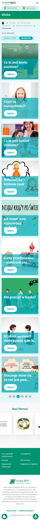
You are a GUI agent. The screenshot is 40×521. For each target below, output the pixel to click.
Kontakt (5, 460)
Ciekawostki (26, 38)
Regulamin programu (29, 464)
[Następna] (30, 396)
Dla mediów (25, 460)
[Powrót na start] (9, 3)
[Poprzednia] (10, 396)
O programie (26, 454)
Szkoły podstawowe (24, 26)
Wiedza (12, 23)
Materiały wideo (10, 38)
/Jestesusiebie (31, 8)
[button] (37, 3)
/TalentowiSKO (12, 8)
